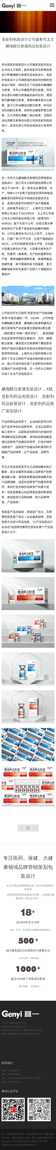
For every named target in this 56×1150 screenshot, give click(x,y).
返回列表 (28, 828)
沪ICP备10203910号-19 (26, 1145)
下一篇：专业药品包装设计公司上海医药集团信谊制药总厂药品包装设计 (35, 828)
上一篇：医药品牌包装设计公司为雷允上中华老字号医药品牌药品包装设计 (20, 828)
